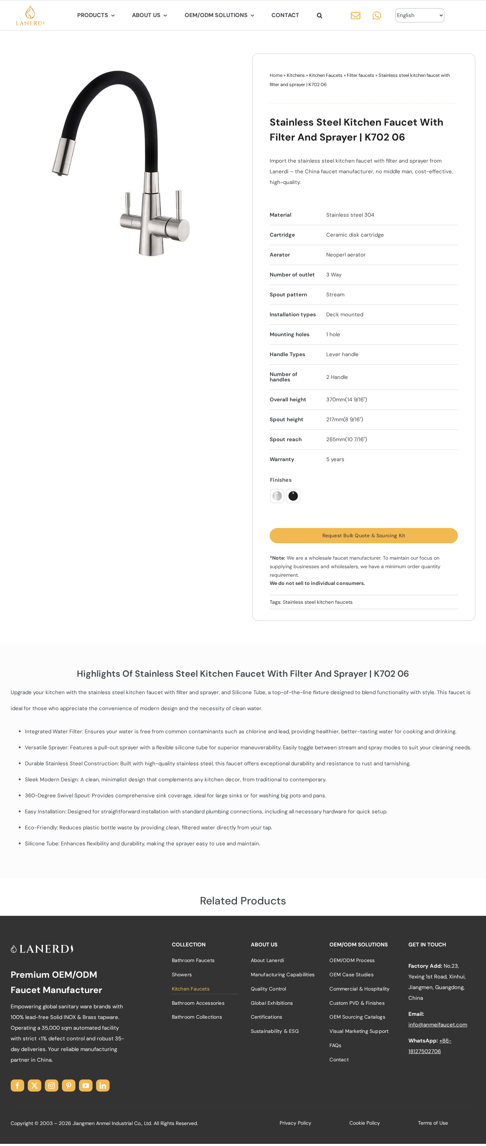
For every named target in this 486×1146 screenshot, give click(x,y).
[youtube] (86, 1085)
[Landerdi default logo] (30, 7)
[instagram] (51, 1085)
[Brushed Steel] (277, 496)
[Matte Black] (293, 496)
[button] (319, 15)
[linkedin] (103, 1085)
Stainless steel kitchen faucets (318, 602)
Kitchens (296, 75)
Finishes (281, 480)
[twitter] (34, 1085)
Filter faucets (360, 75)
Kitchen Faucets (326, 75)
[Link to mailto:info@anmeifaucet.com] (355, 15)
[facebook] (17, 1085)
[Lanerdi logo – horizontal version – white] (42, 947)
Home (276, 75)
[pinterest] (68, 1085)
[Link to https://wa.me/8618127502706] (377, 15)
